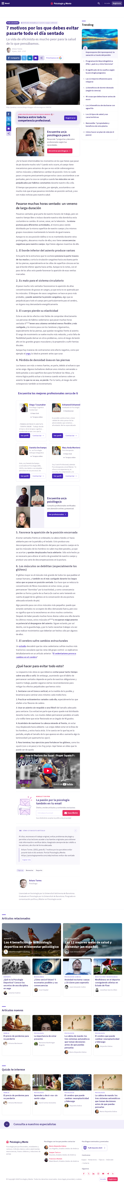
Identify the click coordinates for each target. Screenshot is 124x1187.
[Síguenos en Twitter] (89, 1174)
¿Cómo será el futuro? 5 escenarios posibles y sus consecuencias (46, 982)
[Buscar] (98, 3)
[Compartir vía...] (8, 133)
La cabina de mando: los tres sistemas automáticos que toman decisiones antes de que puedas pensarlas (77, 1042)
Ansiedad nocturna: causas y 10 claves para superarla (77, 981)
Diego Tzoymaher (37, 404)
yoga (28, 353)
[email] (35, 58)
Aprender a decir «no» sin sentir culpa (46, 1097)
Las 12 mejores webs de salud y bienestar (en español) (88, 944)
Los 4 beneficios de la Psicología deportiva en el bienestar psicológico (31, 944)
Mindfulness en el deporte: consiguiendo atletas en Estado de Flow (107, 982)
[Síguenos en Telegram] (108, 1174)
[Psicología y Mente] (61, 3)
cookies (79, 1179)
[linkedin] (30, 58)
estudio (22, 646)
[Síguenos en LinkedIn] (93, 1174)
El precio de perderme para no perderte (16, 1038)
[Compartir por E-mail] (8, 128)
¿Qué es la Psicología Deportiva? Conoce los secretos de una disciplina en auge (16, 984)
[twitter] (24, 58)
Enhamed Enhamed (71, 404)
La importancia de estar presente (45, 1038)
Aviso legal (62, 1179)
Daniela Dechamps (38, 447)
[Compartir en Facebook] (8, 114)
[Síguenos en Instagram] (98, 1174)
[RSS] (113, 1174)
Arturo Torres (17, 49)
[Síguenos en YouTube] (103, 1174)
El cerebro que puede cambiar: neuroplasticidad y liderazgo (107, 1039)
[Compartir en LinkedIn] (8, 123)
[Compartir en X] (8, 118)
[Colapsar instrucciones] (75, 830)
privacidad (70, 1179)
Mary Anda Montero (71, 447)
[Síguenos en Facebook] (84, 1174)
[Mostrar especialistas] (7, 1124)
